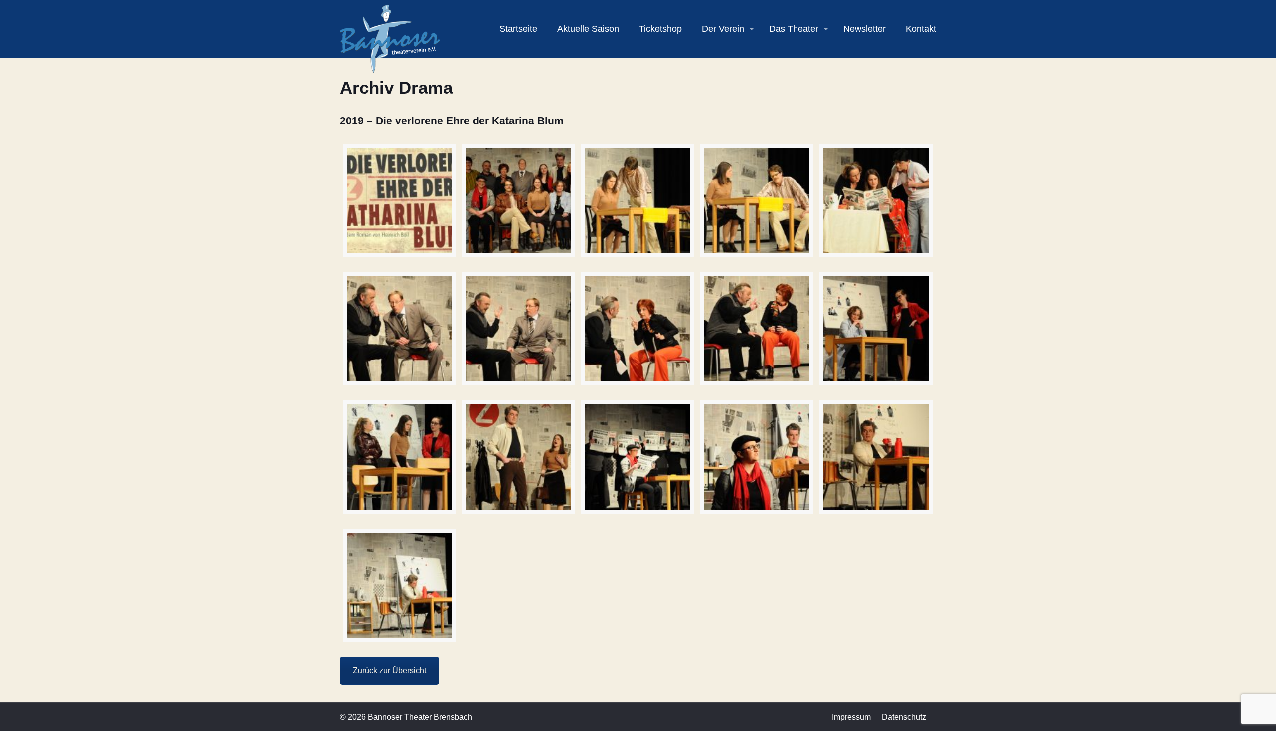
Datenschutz (904, 717)
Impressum (851, 717)
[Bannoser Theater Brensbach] (390, 39)
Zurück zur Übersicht (389, 670)
